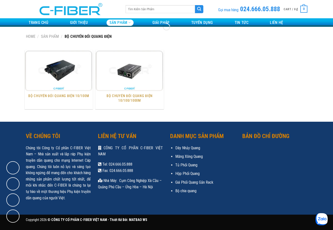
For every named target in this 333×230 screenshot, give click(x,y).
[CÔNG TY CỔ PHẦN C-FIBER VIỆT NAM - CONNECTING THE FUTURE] (69, 9)
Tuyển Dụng (202, 22)
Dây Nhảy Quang (187, 148)
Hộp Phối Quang (187, 173)
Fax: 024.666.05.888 (117, 170)
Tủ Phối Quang (186, 165)
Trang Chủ (38, 22)
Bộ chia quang (185, 191)
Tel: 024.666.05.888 (116, 164)
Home (30, 36)
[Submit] (199, 9)
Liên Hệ (276, 22)
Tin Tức (241, 22)
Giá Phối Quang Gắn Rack (194, 182)
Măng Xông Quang (189, 156)
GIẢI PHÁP (161, 22)
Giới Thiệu (79, 22)
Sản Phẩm (118, 22)
